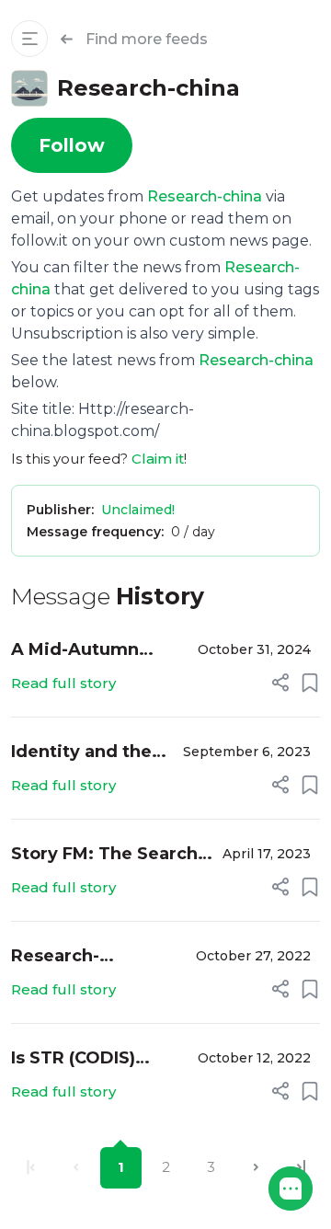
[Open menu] (29, 38)
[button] (290, 1188)
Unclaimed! (138, 509)
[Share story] (280, 682)
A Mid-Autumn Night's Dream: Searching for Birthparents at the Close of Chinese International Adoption (94, 650)
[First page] (30, 1168)
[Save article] (310, 682)
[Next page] (256, 1168)
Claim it (157, 458)
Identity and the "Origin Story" (81, 752)
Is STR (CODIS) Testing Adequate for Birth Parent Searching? (90, 1059)
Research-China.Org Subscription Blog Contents (89, 957)
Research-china (204, 196)
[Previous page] (76, 1168)
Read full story (63, 683)
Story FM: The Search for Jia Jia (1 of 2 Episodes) (104, 855)
